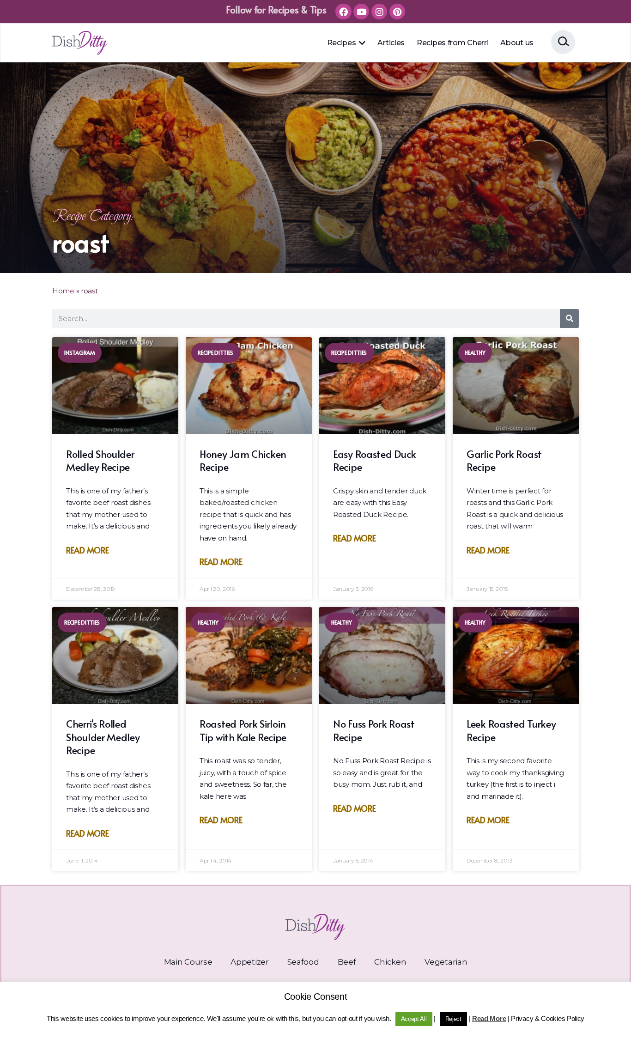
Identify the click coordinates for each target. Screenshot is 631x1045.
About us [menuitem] (517, 42)
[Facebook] (343, 11)
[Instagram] (379, 11)
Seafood (303, 961)
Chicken (390, 961)
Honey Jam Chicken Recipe (243, 460)
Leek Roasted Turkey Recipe (511, 730)
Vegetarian (446, 961)
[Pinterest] (397, 11)
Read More (87, 550)
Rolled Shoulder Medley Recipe (100, 460)
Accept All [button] (414, 1018)
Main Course (188, 961)
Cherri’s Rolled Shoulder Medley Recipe (103, 737)
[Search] (569, 318)
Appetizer (249, 961)
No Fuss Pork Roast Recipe (374, 730)
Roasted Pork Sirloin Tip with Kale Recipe (243, 730)
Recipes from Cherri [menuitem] (452, 42)
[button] (361, 43)
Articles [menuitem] (391, 42)
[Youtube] (361, 11)
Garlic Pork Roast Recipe (504, 460)
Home (63, 290)
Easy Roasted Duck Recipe (374, 460)
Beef (347, 961)
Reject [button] (453, 1018)
